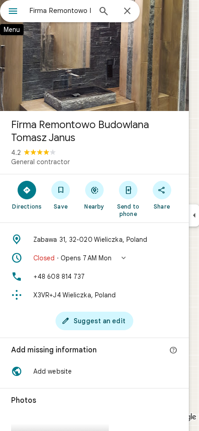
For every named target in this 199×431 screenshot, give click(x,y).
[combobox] (60, 10)
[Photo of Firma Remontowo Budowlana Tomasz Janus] (94, 55)
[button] (94, 258)
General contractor (40, 162)
